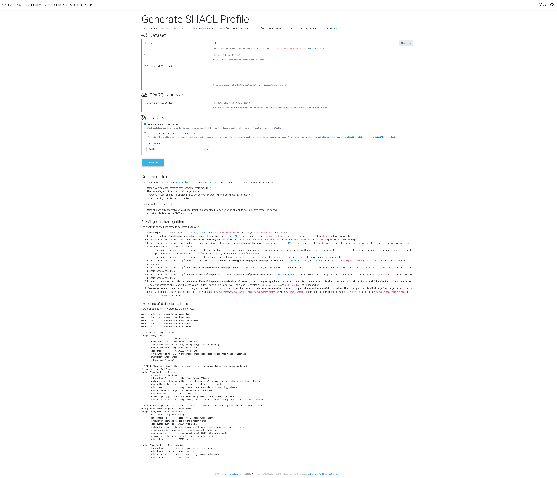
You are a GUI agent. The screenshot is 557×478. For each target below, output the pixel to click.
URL (148, 55)
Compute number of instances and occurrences (171, 133)
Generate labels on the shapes (162, 124)
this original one (182, 182)
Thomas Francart (234, 474)
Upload (150, 43)
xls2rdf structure (317, 48)
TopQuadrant (333, 474)
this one (264, 239)
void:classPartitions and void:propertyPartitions (320, 137)
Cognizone (212, 182)
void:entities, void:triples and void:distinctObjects (366, 137)
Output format (153, 143)
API (90, 4)
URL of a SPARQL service (159, 102)
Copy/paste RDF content (159, 66)
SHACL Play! (14, 5)
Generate (153, 162)
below (334, 28)
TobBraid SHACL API (315, 474)
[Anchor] (138, 35)
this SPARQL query (196, 232)
